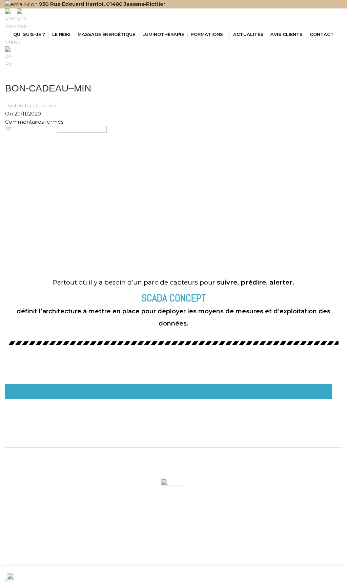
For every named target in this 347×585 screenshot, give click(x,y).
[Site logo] (11, 19)
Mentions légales (214, 555)
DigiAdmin (46, 105)
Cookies (251, 555)
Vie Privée (279, 555)
